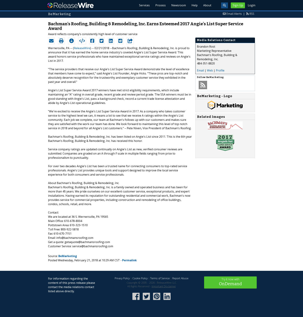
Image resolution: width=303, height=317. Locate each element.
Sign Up (238, 5)
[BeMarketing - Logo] (225, 108)
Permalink (129, 260)
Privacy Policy (122, 278)
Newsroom (178, 5)
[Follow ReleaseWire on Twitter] (146, 300)
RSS (251, 14)
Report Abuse (180, 278)
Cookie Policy (140, 278)
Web (210, 70)
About (207, 5)
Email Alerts (234, 14)
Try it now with (230, 281)
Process (160, 5)
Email (200, 70)
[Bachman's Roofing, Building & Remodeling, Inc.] (225, 128)
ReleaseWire (70, 5)
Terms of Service (160, 278)
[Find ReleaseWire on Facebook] (136, 300)
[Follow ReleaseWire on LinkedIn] (167, 300)
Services (144, 5)
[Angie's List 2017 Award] (225, 151)
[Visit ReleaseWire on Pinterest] (156, 300)
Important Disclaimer (164, 286)
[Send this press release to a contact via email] (51, 41)
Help (194, 5)
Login (251, 5)
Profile (220, 70)
